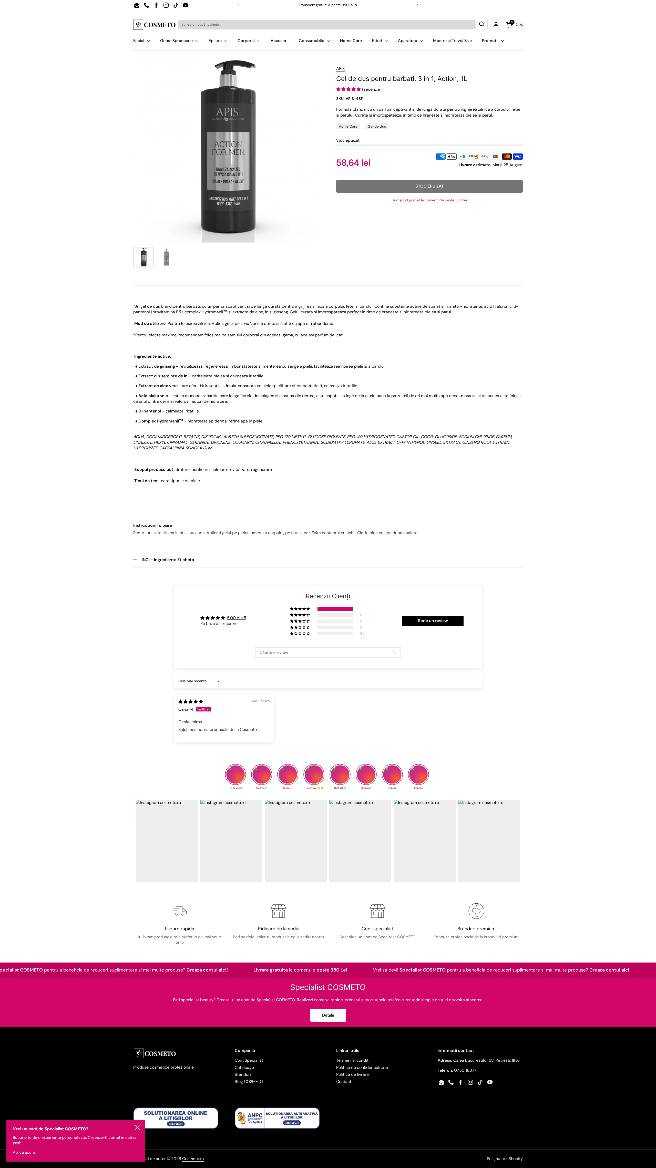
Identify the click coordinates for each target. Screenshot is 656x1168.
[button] (349, 89)
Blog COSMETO (249, 1081)
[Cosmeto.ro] (154, 24)
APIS (340, 68)
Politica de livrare (352, 1074)
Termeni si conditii (353, 1060)
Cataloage (244, 1067)
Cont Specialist (249, 1060)
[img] (190, 701)
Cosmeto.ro (193, 1158)
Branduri (243, 1074)
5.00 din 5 (236, 618)
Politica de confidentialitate (362, 1067)
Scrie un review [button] (433, 620)
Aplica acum (24, 1152)
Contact (343, 1081)
